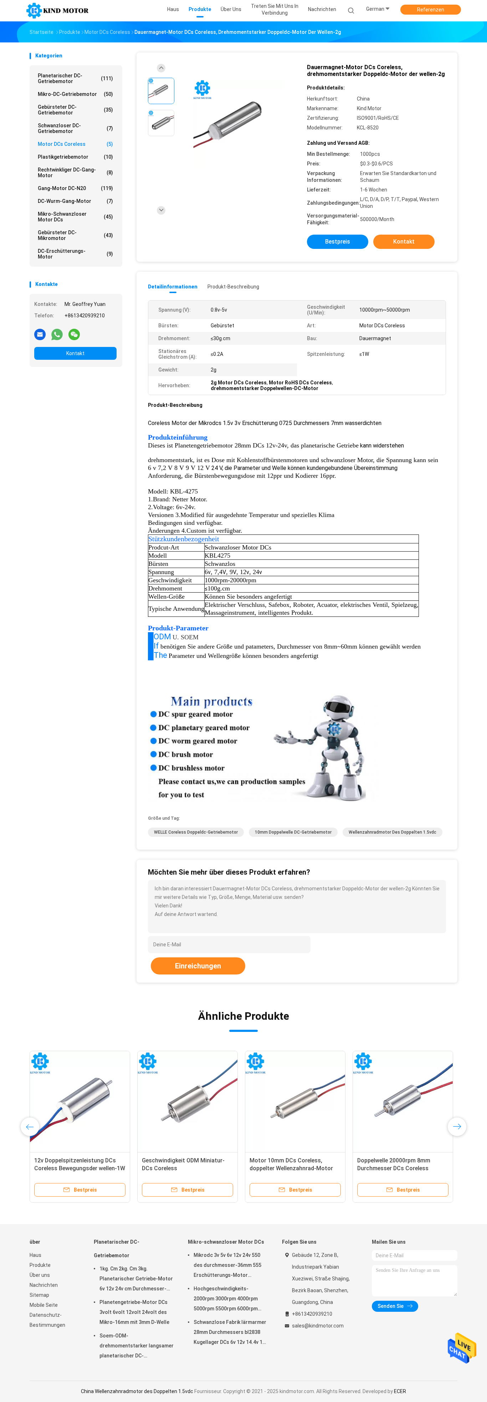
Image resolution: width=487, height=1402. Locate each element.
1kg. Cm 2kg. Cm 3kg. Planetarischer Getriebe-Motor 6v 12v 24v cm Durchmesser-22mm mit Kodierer (136, 1280)
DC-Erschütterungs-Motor (75, 254)
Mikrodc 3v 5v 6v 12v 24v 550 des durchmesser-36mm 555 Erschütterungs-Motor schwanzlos (227, 1266)
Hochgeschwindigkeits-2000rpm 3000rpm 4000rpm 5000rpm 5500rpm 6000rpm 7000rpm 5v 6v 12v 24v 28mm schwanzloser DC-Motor (227, 1300)
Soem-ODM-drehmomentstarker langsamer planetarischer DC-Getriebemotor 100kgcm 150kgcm (136, 1347)
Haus (35, 1255)
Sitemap (39, 1295)
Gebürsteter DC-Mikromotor (75, 235)
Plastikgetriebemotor (75, 157)
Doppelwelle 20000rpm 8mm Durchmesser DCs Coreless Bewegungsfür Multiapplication (398, 1168)
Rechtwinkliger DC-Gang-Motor (75, 172)
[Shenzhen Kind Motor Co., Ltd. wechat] (74, 334)
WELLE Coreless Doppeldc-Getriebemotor (196, 832)
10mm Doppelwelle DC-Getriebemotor (293, 832)
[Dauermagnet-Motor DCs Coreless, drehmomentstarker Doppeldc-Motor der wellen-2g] (238, 124)
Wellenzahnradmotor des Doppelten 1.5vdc (392, 832)
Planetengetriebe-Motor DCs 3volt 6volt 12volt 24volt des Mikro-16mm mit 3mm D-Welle (134, 1312)
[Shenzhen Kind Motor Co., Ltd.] (57, 10)
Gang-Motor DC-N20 (75, 188)
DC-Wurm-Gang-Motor (75, 201)
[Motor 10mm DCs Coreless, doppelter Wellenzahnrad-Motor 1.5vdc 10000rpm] (295, 1101)
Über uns (40, 1275)
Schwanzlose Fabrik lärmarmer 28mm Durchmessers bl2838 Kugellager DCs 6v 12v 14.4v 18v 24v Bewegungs (231, 1333)
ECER (400, 1391)
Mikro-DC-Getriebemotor (75, 94)
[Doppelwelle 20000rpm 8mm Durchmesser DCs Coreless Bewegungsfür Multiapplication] (403, 1101)
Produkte (40, 1265)
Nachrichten (44, 1285)
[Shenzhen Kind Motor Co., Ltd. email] (40, 334)
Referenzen (430, 9)
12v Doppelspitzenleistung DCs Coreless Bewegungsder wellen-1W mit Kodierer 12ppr (79, 1168)
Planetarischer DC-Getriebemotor (75, 78)
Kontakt (75, 353)
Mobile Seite (44, 1305)
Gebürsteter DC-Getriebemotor (75, 110)
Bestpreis (337, 241)
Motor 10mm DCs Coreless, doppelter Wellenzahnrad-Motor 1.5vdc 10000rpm (291, 1168)
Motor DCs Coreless (75, 144)
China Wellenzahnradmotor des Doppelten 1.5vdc (137, 1391)
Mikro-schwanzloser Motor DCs (75, 216)
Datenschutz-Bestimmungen (47, 1320)
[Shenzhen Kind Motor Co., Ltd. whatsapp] (57, 334)
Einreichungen (198, 966)
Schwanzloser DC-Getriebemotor (75, 128)
